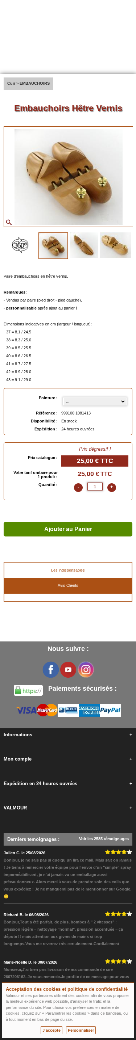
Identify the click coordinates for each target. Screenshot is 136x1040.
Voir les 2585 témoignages (104, 839)
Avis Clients (68, 585)
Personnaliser (81, 1030)
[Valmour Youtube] (68, 669)
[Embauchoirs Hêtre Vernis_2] (84, 245)
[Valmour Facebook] (50, 669)
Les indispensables (68, 570)
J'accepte (51, 1030)
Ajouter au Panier (68, 529)
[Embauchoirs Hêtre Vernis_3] (115, 245)
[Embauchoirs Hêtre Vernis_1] (53, 245)
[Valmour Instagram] (85, 669)
